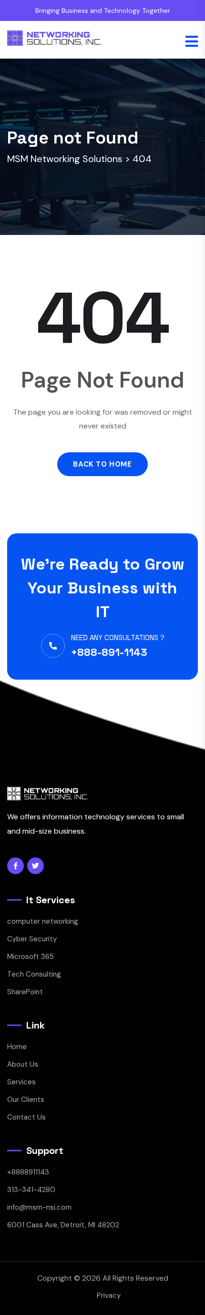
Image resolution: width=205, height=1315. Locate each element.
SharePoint (25, 992)
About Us (22, 1064)
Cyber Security (32, 939)
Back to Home (102, 464)
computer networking (42, 921)
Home (17, 1046)
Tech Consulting (34, 974)
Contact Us (26, 1117)
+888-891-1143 (109, 652)
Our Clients (25, 1099)
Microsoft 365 (30, 956)
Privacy (109, 1295)
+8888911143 (28, 1172)
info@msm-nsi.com (39, 1207)
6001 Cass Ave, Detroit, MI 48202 (63, 1225)
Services (21, 1082)
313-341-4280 (31, 1189)
